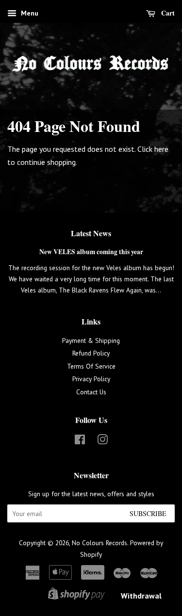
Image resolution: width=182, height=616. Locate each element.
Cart (167, 13)
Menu (28, 13)
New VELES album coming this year (91, 252)
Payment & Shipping (91, 340)
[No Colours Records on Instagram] (102, 441)
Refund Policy (91, 353)
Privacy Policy (91, 378)
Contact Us (91, 392)
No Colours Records (99, 542)
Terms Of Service (91, 366)
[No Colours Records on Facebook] (79, 441)
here (161, 149)
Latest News (91, 233)
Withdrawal (141, 595)
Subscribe (148, 513)
